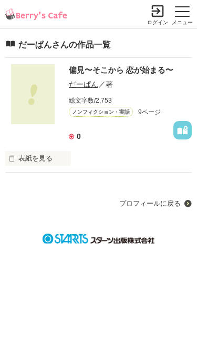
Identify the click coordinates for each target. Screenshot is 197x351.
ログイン (157, 22)
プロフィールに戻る (150, 203)
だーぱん (83, 84)
